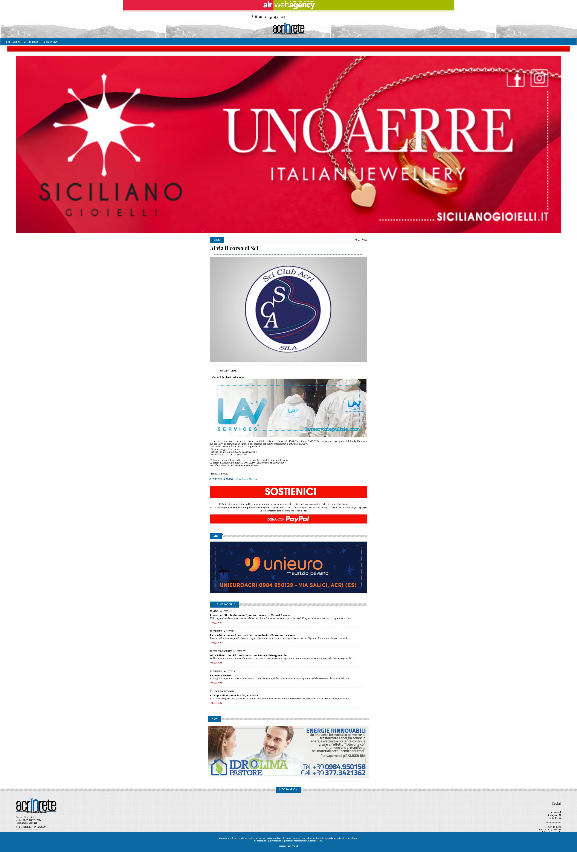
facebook (554, 812)
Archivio (16, 42)
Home (7, 42)
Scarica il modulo (219, 473)
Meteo (27, 42)
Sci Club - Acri (228, 370)
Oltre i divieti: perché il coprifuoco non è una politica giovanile (248, 655)
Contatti (36, 42)
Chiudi (295, 845)
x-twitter (555, 818)
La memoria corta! (221, 675)
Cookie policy (285, 845)
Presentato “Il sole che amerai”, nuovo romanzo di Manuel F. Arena (250, 615)
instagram (553, 815)
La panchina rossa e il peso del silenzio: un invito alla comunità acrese (252, 635)
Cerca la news (51, 42)
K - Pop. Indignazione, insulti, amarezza (234, 695)
